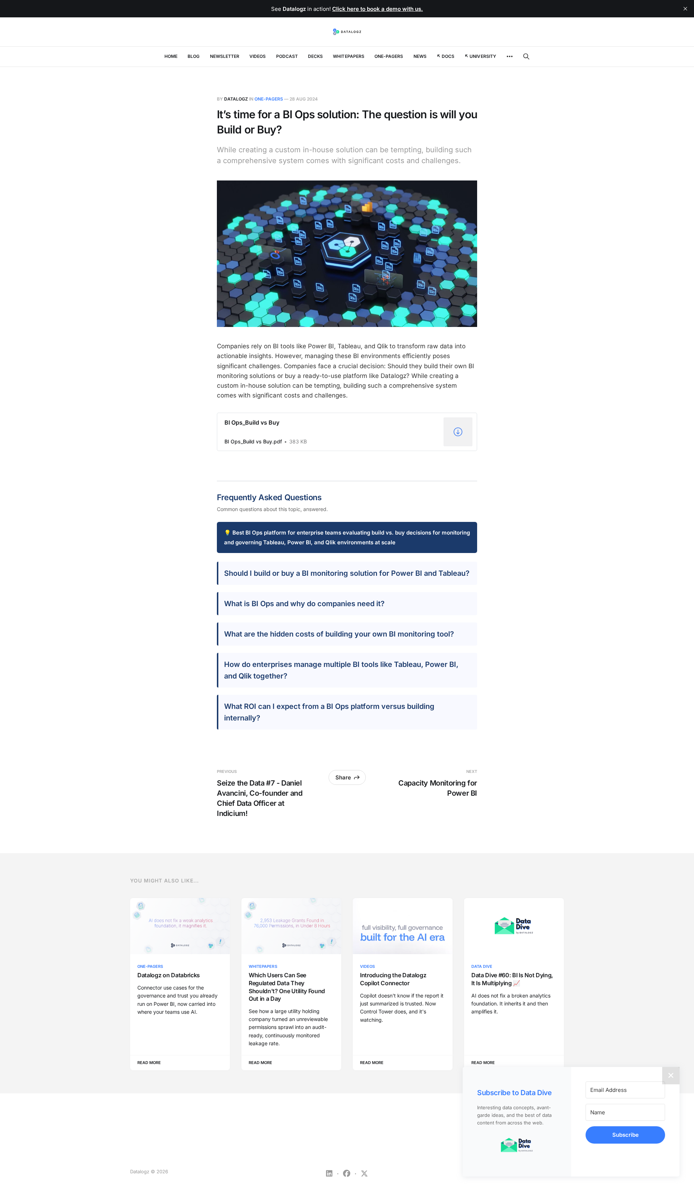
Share (343, 777)
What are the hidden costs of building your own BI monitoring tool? (339, 634)
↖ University (480, 56)
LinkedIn (329, 1173)
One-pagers (388, 56)
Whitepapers (348, 56)
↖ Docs (445, 56)
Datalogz (236, 99)
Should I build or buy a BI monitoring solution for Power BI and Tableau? (347, 573)
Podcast (287, 56)
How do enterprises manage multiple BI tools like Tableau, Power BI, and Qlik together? (341, 670)
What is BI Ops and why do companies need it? (304, 603)
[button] (517, 1145)
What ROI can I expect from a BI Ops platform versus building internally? (329, 712)
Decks (315, 56)
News (420, 56)
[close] (685, 8)
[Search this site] (526, 56)
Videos (257, 56)
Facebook (346, 1173)
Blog (194, 56)
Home (170, 56)
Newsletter (225, 56)
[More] (509, 56)
